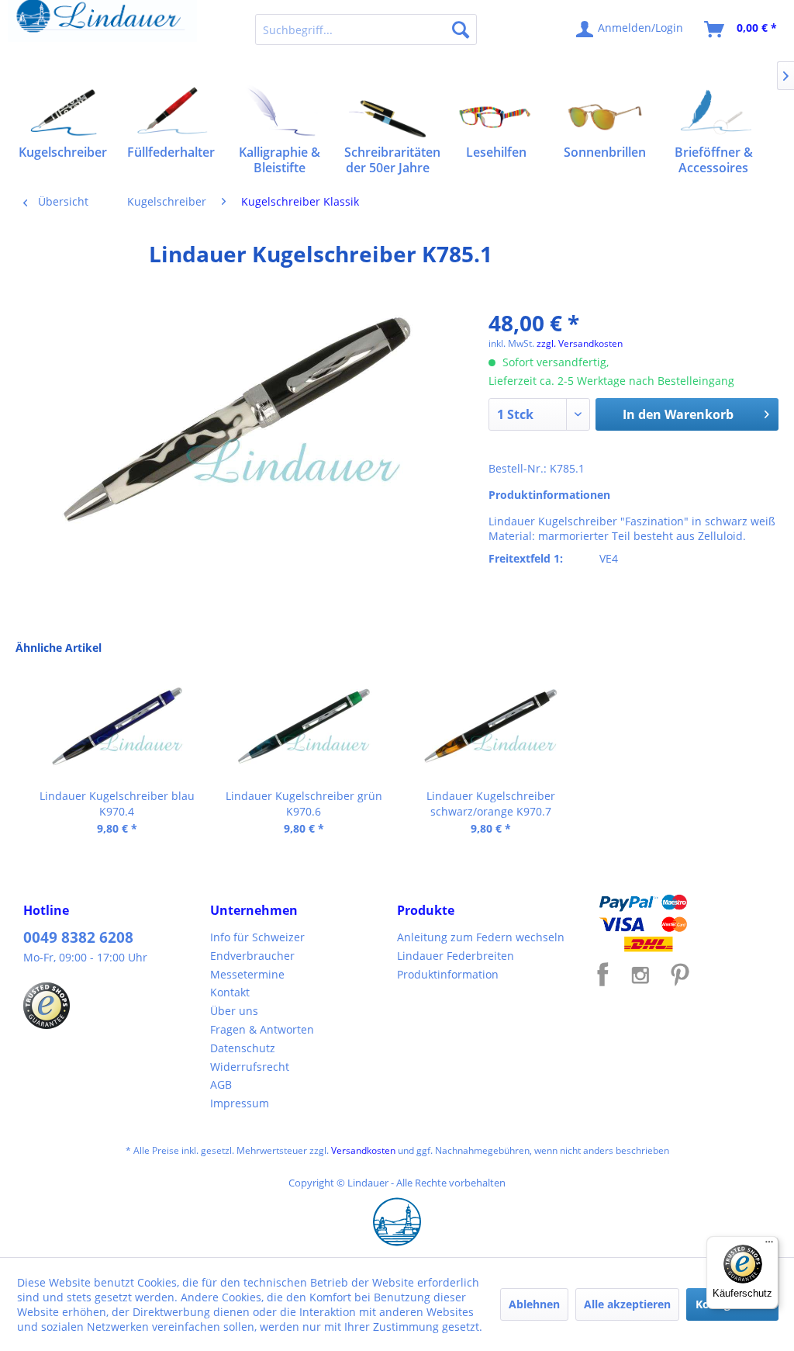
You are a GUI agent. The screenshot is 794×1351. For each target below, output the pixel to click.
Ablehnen (534, 1304)
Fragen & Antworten (262, 1029)
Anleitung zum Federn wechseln (480, 937)
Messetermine (247, 974)
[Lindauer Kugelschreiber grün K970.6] (303, 726)
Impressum (239, 1103)
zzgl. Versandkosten (580, 343)
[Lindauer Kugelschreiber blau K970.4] (116, 726)
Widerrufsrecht (249, 1066)
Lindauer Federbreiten (455, 955)
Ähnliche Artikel (59, 647)
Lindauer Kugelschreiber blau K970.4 (117, 803)
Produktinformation (448, 974)
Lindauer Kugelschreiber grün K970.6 (304, 803)
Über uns (234, 1010)
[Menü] (769, 1245)
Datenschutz (242, 1048)
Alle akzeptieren (627, 1304)
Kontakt (230, 992)
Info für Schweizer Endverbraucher (257, 946)
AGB (221, 1084)
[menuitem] (366, 29)
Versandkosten (363, 1150)
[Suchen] (460, 29)
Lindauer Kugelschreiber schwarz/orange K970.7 (490, 803)
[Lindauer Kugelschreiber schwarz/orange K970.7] (490, 726)
